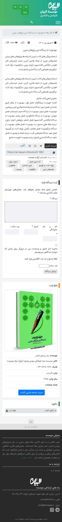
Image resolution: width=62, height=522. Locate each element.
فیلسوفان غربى (48, 169)
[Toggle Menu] (58, 22)
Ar (21, 7)
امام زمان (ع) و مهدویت (37, 157)
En (26, 7)
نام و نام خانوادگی (50, 228)
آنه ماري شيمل (34, 161)
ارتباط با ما (55, 470)
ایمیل (36, 226)
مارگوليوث (32, 169)
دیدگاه (53, 198)
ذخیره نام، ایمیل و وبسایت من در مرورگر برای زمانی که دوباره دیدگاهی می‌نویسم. (31, 250)
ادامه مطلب (26, 458)
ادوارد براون (13, 161)
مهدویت (18, 169)
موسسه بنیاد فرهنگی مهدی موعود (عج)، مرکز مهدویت (30, 361)
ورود (25, 12)
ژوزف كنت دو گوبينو (46, 165)
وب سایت (15, 226)
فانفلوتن (12, 165)
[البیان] (56, 33)
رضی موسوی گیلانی (42, 355)
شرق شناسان (27, 165)
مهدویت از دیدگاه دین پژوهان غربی (40, 50)
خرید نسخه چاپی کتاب (31, 392)
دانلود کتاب (31, 410)
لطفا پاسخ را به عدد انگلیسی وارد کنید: (40, 259)
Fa (15, 7)
